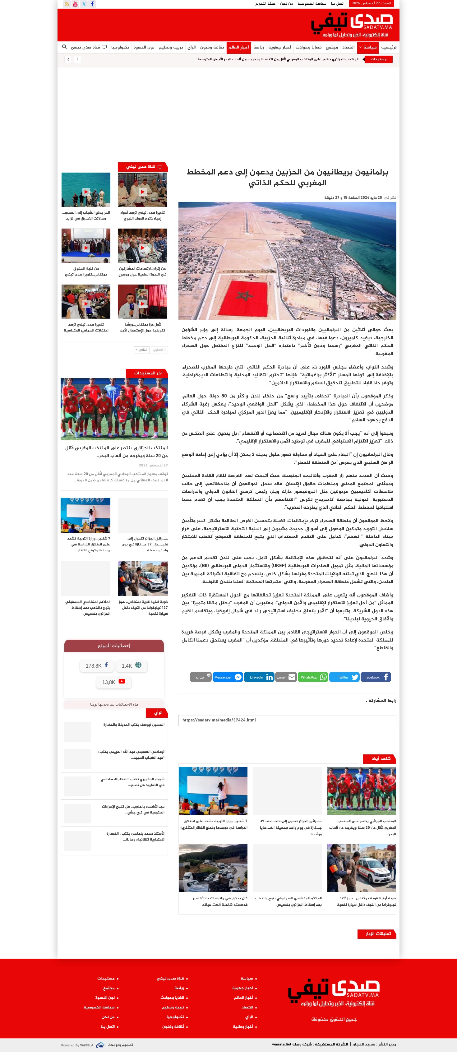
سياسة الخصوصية (312, 3)
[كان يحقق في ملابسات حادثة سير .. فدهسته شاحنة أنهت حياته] (213, 868)
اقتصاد (348, 47)
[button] (376, 677)
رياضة (258, 47)
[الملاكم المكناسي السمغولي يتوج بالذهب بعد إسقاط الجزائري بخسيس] (287, 868)
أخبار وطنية (243, 1026)
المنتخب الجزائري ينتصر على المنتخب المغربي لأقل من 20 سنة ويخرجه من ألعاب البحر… (116, 452)
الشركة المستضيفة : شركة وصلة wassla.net (310, 1044)
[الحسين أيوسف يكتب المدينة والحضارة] (77, 732)
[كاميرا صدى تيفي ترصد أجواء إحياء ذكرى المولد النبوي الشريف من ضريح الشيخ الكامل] (142, 190)
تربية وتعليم (171, 47)
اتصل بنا (337, 3)
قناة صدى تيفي (85, 47)
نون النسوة (144, 47)
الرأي (191, 47)
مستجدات (106, 978)
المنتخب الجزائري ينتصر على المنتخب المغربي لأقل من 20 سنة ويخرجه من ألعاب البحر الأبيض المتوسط (278, 59)
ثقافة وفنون (212, 47)
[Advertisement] (228, 114)
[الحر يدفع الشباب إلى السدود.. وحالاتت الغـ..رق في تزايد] (86, 190)
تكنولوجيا (120, 47)
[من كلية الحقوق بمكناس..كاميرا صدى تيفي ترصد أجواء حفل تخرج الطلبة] (86, 246)
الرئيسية (389, 47)
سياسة (370, 47)
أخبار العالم (238, 47)
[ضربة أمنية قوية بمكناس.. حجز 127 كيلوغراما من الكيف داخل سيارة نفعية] (361, 868)
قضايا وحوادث (309, 47)
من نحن (286, 3)
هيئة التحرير (265, 3)
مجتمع (332, 47)
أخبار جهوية (279, 47)
